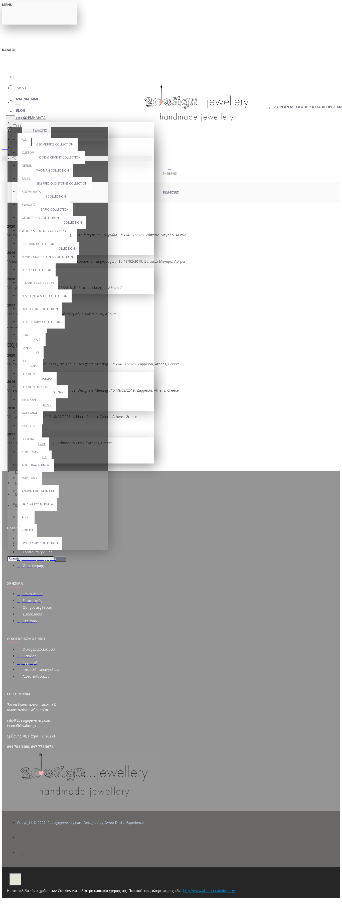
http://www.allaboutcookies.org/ (209, 890)
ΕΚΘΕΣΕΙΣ (170, 173)
